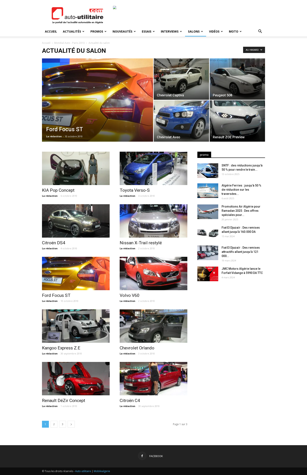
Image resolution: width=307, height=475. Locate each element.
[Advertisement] (231, 317)
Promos (96, 31)
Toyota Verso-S (135, 190)
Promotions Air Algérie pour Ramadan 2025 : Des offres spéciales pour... (241, 211)
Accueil (51, 31)
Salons (194, 31)
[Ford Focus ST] (97, 106)
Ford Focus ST (56, 295)
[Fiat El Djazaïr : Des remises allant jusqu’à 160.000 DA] (207, 233)
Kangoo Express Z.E (61, 347)
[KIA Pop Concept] (76, 168)
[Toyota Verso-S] (153, 168)
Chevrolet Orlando (137, 347)
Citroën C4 (130, 400)
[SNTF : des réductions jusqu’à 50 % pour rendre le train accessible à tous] (207, 170)
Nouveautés (122, 31)
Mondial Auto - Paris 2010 (69, 43)
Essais (146, 31)
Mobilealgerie (102, 471)
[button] (260, 32)
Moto (233, 31)
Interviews (170, 31)
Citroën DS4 (53, 242)
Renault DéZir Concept (63, 400)
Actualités (72, 31)
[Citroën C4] (153, 378)
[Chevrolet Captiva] (181, 79)
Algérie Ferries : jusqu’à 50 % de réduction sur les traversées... (241, 189)
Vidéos (214, 31)
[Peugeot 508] (237, 79)
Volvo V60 (130, 295)
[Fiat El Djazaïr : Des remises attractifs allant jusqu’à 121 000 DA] (207, 253)
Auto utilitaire (83, 471)
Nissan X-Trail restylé (141, 242)
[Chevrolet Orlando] (153, 326)
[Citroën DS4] (76, 221)
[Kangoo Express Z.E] (76, 326)
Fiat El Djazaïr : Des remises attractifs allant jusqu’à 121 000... (241, 252)
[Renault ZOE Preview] (237, 121)
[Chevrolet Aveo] (181, 121)
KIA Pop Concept (58, 190)
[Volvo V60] (153, 273)
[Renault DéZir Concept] (76, 378)
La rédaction (54, 136)
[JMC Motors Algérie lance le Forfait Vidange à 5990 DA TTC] (207, 274)
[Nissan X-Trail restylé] (153, 221)
